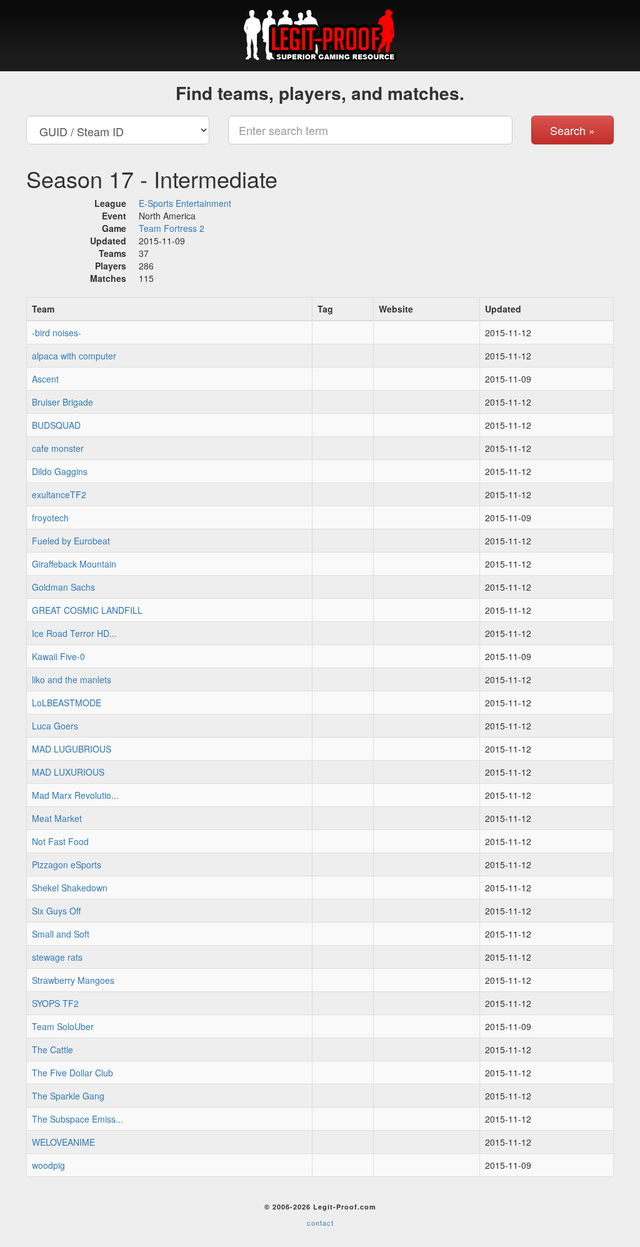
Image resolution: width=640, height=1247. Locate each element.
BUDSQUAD (56, 425)
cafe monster (58, 448)
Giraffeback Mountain (74, 564)
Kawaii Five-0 (58, 656)
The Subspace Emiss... (77, 1119)
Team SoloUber (63, 1026)
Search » (572, 130)
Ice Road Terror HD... (74, 633)
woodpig (48, 1165)
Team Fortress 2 (171, 228)
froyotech (50, 517)
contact (320, 1223)
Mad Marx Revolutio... (75, 795)
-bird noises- (56, 332)
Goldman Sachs (63, 587)
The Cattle (52, 1049)
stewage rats (57, 957)
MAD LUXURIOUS (68, 772)
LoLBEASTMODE (66, 702)
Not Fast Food (60, 841)
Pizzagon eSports (66, 864)
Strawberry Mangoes (73, 980)
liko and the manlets (71, 679)
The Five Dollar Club (72, 1072)
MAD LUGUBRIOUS (71, 749)
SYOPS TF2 (55, 1003)
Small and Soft (60, 934)
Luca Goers (55, 725)
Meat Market (57, 818)
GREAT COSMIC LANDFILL (87, 610)
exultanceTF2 (59, 494)
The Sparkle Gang (68, 1095)
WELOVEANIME (63, 1142)
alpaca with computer (74, 355)
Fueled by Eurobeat (71, 540)
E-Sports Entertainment (185, 203)
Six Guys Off (56, 910)
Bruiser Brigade (62, 402)
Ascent (45, 379)
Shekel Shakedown (70, 887)
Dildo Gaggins (60, 471)
